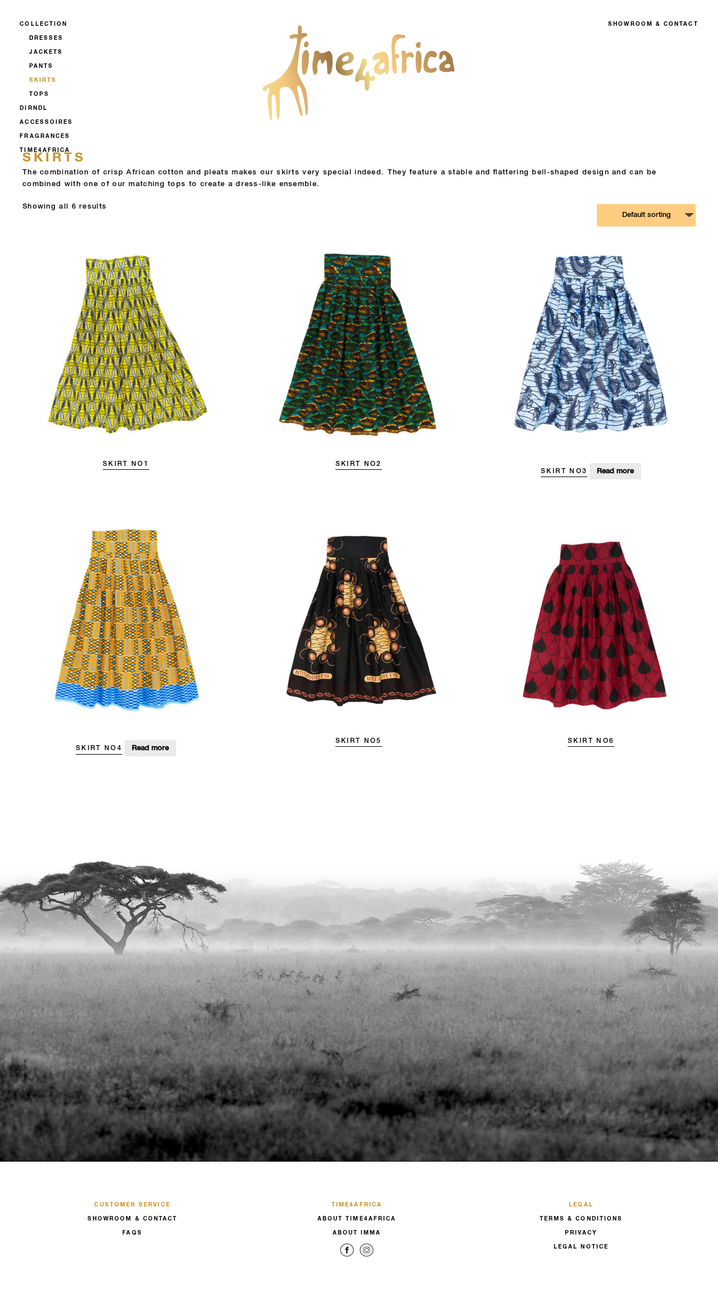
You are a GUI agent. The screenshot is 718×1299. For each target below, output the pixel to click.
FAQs (132, 1233)
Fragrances (45, 136)
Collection (43, 24)
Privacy (581, 1233)
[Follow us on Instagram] (366, 1258)
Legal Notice (581, 1247)
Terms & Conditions (581, 1219)
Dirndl (33, 108)
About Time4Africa (356, 1219)
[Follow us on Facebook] (347, 1258)
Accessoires (46, 122)
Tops (39, 94)
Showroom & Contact (653, 24)
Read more (615, 471)
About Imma (357, 1233)
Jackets (46, 52)
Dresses (46, 38)
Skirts (43, 80)
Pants (41, 66)
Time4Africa (45, 150)
